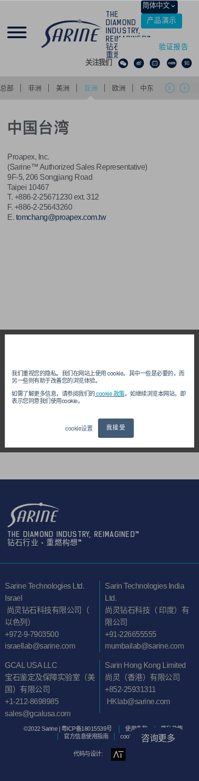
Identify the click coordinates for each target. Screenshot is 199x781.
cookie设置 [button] (78, 428)
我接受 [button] (116, 428)
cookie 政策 (110, 393)
